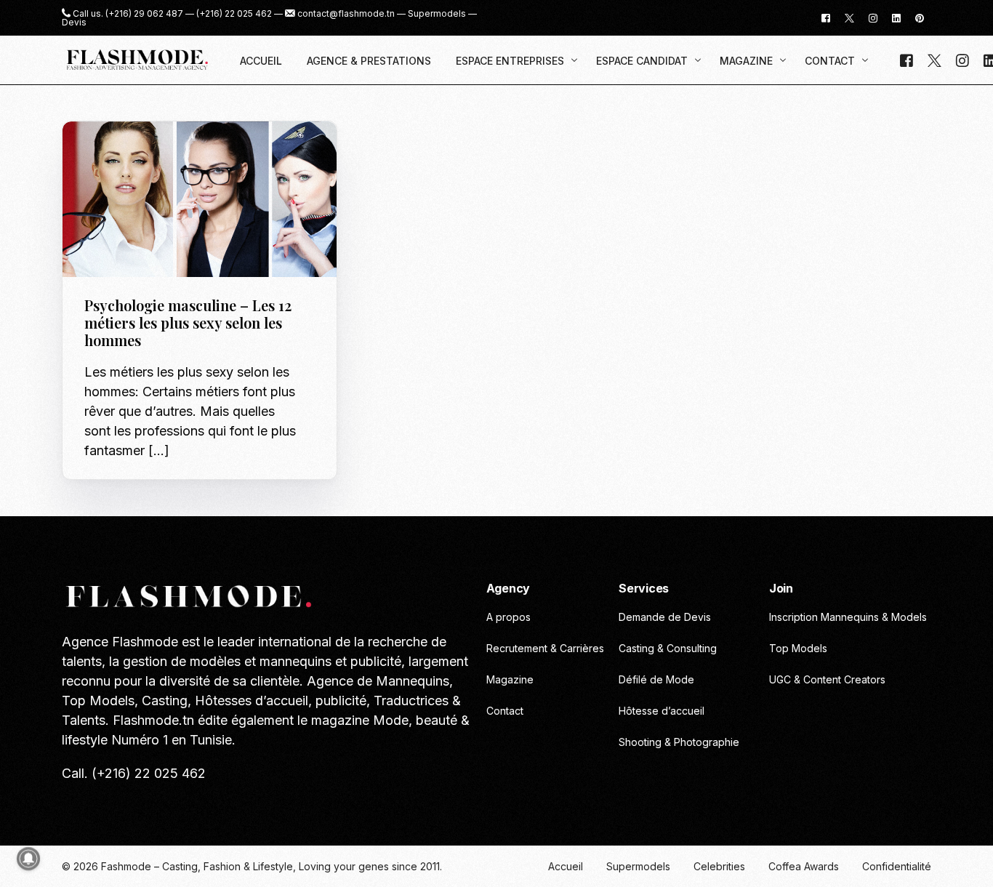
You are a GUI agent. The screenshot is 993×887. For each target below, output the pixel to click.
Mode (153, 152)
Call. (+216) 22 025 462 (134, 773)
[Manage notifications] (28, 858)
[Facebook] (825, 17)
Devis (74, 22)
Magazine (113, 152)
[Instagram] (873, 17)
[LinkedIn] (896, 17)
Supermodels (437, 13)
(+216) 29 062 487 (144, 13)
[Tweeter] (849, 17)
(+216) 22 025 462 (234, 13)
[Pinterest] (919, 17)
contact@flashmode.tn (346, 13)
